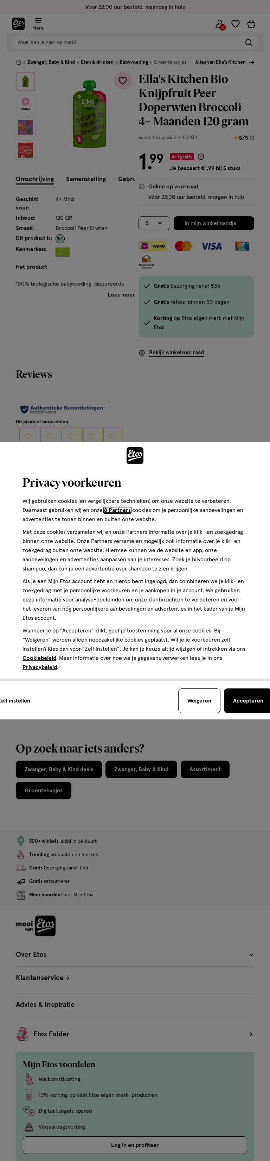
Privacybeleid (39, 667)
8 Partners (117, 510)
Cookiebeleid (39, 658)
